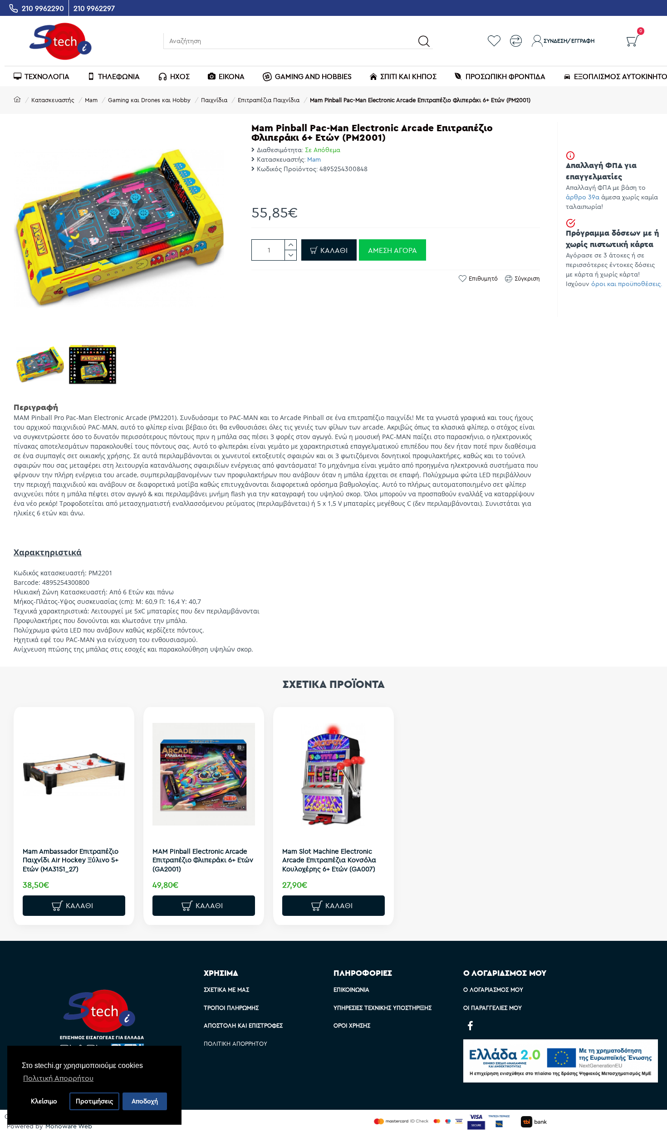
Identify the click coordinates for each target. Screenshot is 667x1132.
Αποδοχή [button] (145, 1101)
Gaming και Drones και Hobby (149, 100)
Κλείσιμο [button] (44, 1101)
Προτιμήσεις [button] (94, 1101)
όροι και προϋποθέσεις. (626, 284)
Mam (91, 100)
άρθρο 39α (582, 197)
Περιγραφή (36, 407)
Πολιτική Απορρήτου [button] (58, 1078)
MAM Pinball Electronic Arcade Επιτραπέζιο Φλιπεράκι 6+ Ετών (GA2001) (202, 860)
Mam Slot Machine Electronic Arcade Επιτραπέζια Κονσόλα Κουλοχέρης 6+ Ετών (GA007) (329, 860)
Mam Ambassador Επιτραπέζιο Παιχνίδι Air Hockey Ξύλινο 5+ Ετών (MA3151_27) (70, 860)
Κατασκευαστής (52, 100)
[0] (633, 41)
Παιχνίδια (214, 100)
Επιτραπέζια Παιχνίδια (268, 100)
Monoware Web (68, 1126)
